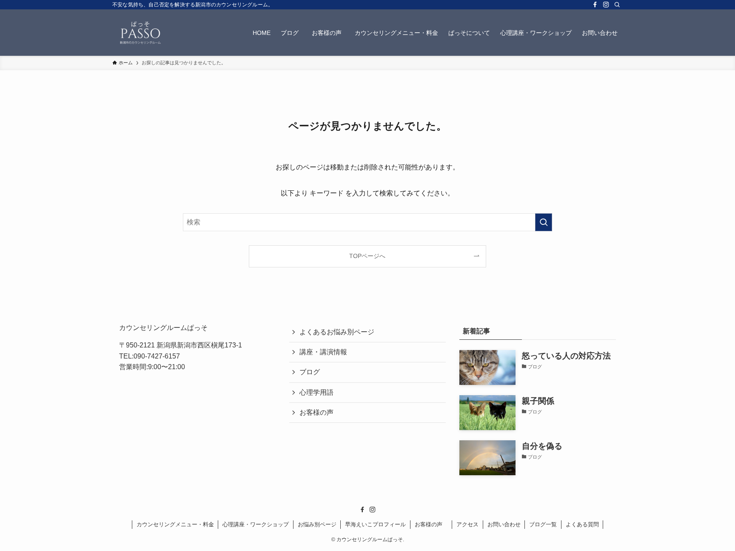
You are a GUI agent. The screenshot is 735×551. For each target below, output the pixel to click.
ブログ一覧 (543, 524)
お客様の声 (319, 412)
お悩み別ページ (317, 524)
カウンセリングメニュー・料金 (175, 524)
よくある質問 (582, 524)
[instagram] (606, 4)
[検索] (617, 4)
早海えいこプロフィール (375, 524)
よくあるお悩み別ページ (336, 332)
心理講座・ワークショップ (255, 524)
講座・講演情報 (323, 352)
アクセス (467, 524)
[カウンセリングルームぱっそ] (140, 32)
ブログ (309, 372)
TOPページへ (367, 256)
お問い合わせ (504, 524)
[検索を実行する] (543, 222)
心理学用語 (316, 392)
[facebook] (595, 4)
